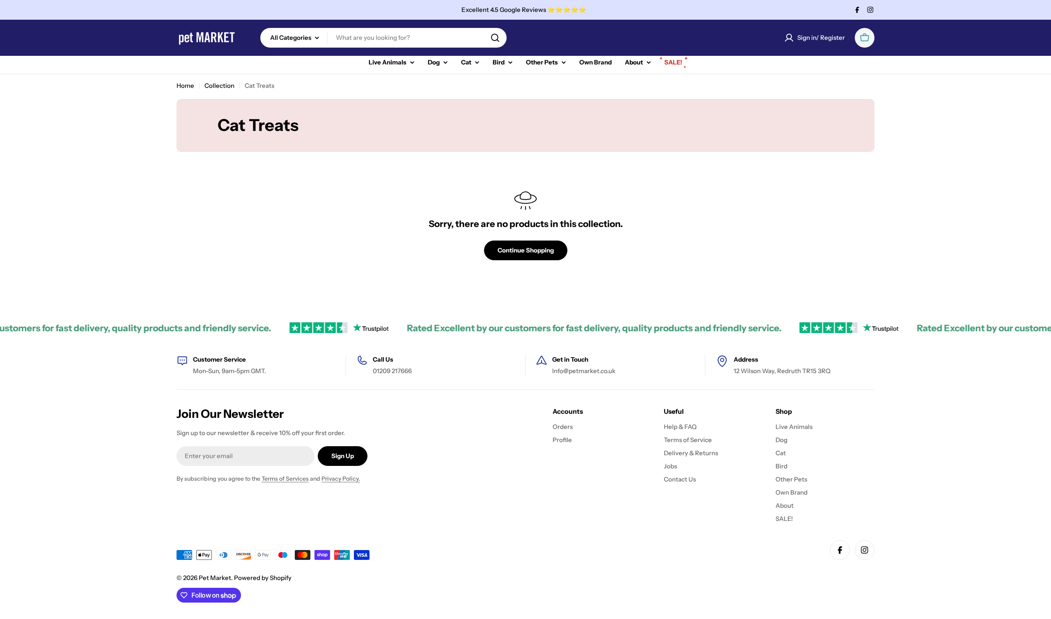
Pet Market (215, 578)
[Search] (495, 38)
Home (185, 85)
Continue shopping (526, 250)
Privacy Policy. (340, 478)
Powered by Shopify (262, 578)
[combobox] (383, 38)
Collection (219, 85)
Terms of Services (285, 478)
